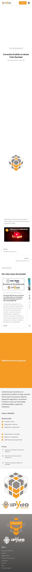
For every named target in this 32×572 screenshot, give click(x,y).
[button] (28, 2)
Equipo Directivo (6, 556)
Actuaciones (5, 560)
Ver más (5, 325)
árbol (12, 60)
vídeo (23, 60)
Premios (20, 292)
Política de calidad (6, 568)
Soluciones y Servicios (7, 551)
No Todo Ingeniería (17, 48)
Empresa (4, 553)
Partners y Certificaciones (8, 558)
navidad (20, 60)
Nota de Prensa (13, 292)
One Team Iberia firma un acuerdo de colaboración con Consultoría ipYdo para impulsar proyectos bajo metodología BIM (13, 297)
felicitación (16, 60)
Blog (11, 48)
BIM (4, 292)
